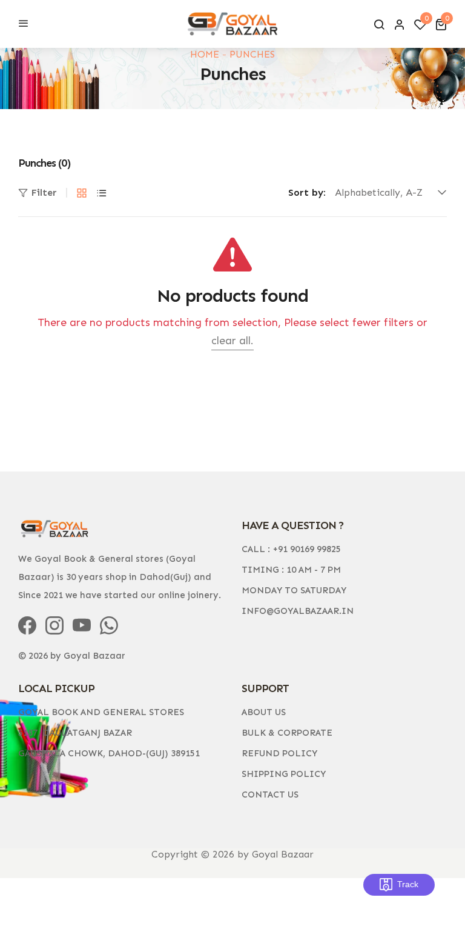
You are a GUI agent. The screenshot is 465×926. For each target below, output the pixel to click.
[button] (441, 24)
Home (204, 54)
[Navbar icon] (23, 24)
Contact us (270, 794)
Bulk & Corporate (287, 732)
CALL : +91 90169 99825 (291, 549)
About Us (264, 712)
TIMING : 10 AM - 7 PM (291, 569)
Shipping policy (284, 773)
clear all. (232, 340)
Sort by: (307, 193)
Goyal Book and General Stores (101, 712)
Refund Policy (279, 753)
